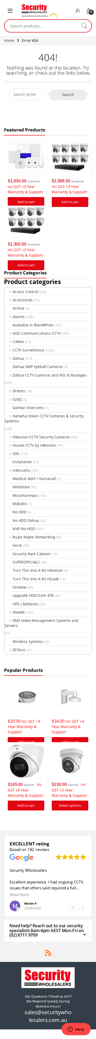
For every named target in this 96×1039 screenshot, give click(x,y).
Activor (19, 308)
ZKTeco (19, 649)
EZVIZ (17, 399)
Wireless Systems (28, 641)
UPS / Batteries (25, 603)
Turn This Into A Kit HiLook (36, 578)
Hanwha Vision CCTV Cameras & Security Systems (44, 418)
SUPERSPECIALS (26, 562)
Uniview (19, 587)
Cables (18, 341)
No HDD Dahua (26, 520)
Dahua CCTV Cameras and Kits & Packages (50, 375)
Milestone (21, 486)
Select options (70, 805)
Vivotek (19, 612)
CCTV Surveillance (28, 350)
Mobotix (20, 503)
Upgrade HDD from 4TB (33, 595)
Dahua (18, 358)
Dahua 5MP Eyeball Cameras (38, 366)
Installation (22, 461)
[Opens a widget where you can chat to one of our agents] (76, 1029)
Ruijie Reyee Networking (34, 537)
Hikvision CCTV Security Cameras (41, 436)
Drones (19, 390)
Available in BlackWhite (33, 324)
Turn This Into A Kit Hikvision (38, 570)
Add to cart (69, 201)
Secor (17, 545)
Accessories (23, 299)
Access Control (25, 291)
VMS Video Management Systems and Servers (41, 623)
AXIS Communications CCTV (37, 333)
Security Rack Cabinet (31, 553)
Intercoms (21, 470)
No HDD (19, 511)
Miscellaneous (25, 495)
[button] (82, 907)
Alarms (19, 316)
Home (9, 40)
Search (84, 26)
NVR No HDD (24, 528)
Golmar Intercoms (28, 407)
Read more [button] (19, 894)
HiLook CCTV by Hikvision (34, 445)
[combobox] (41, 26)
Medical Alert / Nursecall (34, 478)
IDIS (16, 453)
